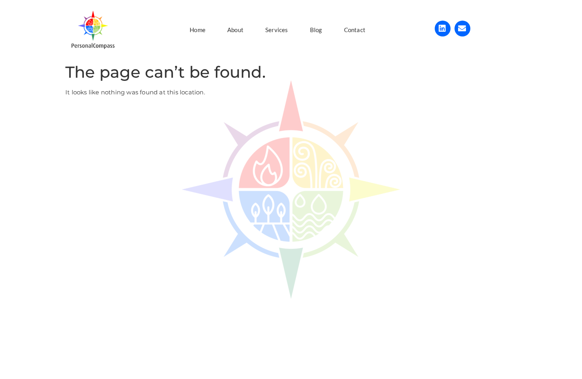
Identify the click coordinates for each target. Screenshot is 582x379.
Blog (316, 29)
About (235, 29)
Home (197, 29)
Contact (354, 29)
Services (276, 29)
